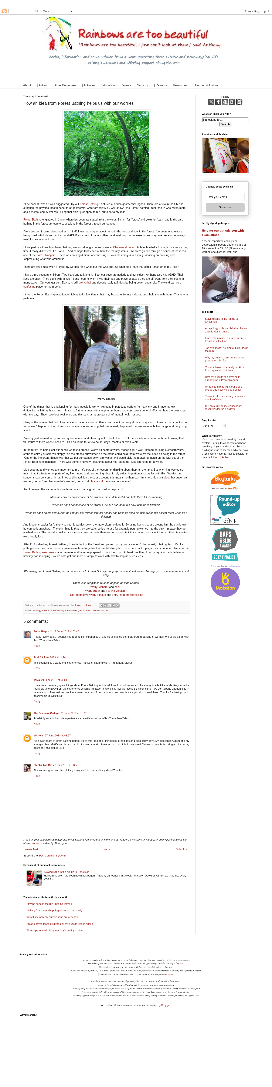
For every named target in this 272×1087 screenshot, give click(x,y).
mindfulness (85, 610)
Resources (180, 85)
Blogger (165, 1005)
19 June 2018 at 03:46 (66, 631)
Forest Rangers (46, 255)
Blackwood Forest (124, 247)
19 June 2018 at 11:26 (53, 657)
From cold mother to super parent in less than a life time (225, 340)
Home (106, 849)
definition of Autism (218, 457)
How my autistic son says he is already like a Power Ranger (222, 378)
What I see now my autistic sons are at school (53, 917)
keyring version (115, 590)
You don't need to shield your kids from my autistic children (224, 369)
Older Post (182, 849)
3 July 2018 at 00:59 (66, 765)
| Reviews (160, 85)
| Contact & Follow (205, 85)
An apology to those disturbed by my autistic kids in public (60, 923)
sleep (167, 477)
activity (36, 610)
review (96, 610)
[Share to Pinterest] (117, 605)
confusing (29, 286)
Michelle (39, 735)
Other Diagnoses (65, 85)
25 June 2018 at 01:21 (73, 713)
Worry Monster (99, 587)
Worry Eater (92, 590)
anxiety (45, 610)
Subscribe (225, 207)
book (117, 587)
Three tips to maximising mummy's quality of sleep (55, 930)
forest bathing (57, 610)
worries (105, 610)
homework (97, 481)
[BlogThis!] (105, 605)
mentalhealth (71, 610)
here (181, 963)
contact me (38, 843)
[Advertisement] (136, 1048)
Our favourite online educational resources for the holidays (223, 408)
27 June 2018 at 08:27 (58, 735)
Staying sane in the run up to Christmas (66, 872)
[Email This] (101, 605)
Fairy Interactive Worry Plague (87, 594)
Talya (37, 680)
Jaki (36, 657)
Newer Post (31, 849)
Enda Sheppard (43, 631)
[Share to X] (109, 605)
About (27, 85)
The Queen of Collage (46, 713)
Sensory (142, 85)
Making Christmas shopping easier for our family (54, 910)
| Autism (42, 85)
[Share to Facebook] (113, 605)
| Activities (88, 85)
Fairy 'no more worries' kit (127, 594)
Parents (126, 85)
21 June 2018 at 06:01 (54, 680)
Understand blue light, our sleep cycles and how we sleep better (223, 388)
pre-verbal (85, 282)
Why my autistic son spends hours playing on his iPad (224, 359)
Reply (37, 645)
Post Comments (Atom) (52, 855)
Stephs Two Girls (44, 765)
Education (108, 85)
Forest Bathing (89, 204)
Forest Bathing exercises (38, 552)
